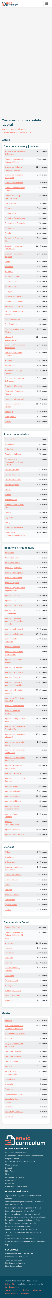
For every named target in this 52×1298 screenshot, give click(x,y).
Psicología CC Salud (13, 991)
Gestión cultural (11, 324)
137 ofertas (43, 558)
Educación (9, 272)
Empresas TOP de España (16, 1257)
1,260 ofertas (42, 742)
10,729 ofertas (41, 371)
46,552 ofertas (41, 610)
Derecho (8, 233)
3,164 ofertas (42, 885)
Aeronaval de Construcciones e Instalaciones (24, 1156)
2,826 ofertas (42, 365)
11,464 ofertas (41, 337)
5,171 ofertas (42, 378)
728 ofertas (43, 223)
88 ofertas (43, 512)
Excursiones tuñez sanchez (16, 1186)
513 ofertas (43, 218)
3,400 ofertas (42, 159)
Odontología (9, 976)
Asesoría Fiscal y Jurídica (15, 1034)
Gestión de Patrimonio (13, 1051)
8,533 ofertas (42, 895)
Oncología (9, 1084)
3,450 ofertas (42, 778)
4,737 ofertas (42, 302)
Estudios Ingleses (12, 485)
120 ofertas (43, 660)
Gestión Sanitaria (11, 1061)
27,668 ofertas (41, 796)
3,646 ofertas (42, 618)
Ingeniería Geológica (13, 773)
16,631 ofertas (41, 726)
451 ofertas (43, 857)
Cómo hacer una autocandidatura (19, 1238)
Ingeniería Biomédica (13, 595)
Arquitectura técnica (12, 563)
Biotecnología (10, 862)
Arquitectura (9, 553)
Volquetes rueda (12, 1159)
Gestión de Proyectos (13, 1056)
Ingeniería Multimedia (13, 801)
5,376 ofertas (42, 910)
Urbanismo (9, 1117)
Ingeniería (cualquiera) (13, 568)
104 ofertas (43, 459)
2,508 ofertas (42, 862)
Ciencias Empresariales (14, 183)
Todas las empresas (13, 1260)
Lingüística (9, 518)
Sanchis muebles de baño (16, 1152)
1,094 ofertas (42, 422)
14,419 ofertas (41, 634)
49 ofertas (43, 1112)
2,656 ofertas (42, 527)
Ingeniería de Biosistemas (15, 605)
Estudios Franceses (12, 475)
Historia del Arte (11, 500)
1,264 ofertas (42, 449)
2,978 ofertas (42, 281)
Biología (8, 852)
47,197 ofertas (41, 706)
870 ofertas (43, 399)
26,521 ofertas (41, 734)
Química (8, 910)
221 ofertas (43, 439)
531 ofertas (43, 652)
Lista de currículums (13, 1266)
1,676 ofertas (42, 958)
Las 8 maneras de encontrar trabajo (20, 1223)
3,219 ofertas (42, 412)
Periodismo (9, 365)
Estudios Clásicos (12, 470)
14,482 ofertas (41, 682)
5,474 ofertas (42, 1056)
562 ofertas (43, 976)
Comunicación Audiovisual (15, 218)
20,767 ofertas (41, 677)
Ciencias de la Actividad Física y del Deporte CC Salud (14, 935)
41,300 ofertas (41, 306)
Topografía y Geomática (14, 1112)
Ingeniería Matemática (13, 791)
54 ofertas (43, 470)
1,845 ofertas (42, 996)
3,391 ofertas (42, 238)
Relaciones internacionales (15, 399)
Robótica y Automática (13, 1094)
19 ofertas (43, 1039)
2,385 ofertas (42, 639)
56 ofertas (43, 518)
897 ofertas (43, 475)
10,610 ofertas (41, 963)
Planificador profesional (15, 1263)
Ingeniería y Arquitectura (14, 834)
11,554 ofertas (41, 167)
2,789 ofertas (42, 183)
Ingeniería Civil (10, 601)
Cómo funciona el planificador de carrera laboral (25, 1217)
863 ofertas (43, 905)
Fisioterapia (9, 953)
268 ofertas (43, 1044)
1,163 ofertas (42, 311)
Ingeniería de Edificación (14, 629)
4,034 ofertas (42, 233)
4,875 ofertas (42, 629)
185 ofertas (43, 444)
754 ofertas (43, 196)
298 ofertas (43, 773)
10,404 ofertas (41, 353)
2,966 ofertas (42, 953)
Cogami (8, 1168)
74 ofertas (43, 522)
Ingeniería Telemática (13, 830)
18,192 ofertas (41, 943)
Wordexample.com (13, 1287)
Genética (8, 1039)
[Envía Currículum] (10, 4)
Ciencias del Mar (11, 880)
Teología (8, 522)
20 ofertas (43, 1051)
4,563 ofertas (42, 1021)
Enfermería (9, 943)
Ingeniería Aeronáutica (13, 578)
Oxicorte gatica (11, 1165)
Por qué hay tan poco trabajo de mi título (22, 1220)
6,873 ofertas (42, 563)
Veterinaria (9, 1000)
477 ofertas (43, 213)
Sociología (9, 412)
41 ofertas (43, 1099)
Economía (9, 267)
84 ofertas (43, 1094)
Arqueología (9, 444)
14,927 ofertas (41, 553)
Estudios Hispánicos (13, 480)
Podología (9, 986)
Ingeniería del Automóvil (14, 667)
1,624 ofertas (42, 948)
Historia (8, 495)
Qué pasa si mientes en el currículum (21, 1229)
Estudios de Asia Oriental (14, 302)
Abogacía (8, 1021)
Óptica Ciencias (11, 905)
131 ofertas (43, 490)
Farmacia (8, 948)
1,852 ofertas (42, 601)
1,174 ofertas (42, 417)
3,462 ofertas (42, 360)
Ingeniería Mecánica (12, 796)
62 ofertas (43, 1084)
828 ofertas (43, 981)
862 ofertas (43, 296)
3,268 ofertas (42, 262)
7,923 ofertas (42, 272)
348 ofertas (43, 927)
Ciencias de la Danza (13, 454)
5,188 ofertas (42, 583)
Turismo (8, 422)
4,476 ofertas (42, 277)
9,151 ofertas (42, 175)
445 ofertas (43, 495)
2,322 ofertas (42, 991)
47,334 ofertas (41, 719)
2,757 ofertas (42, 329)
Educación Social (11, 287)
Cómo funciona (11, 1293)
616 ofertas (43, 505)
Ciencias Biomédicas (13, 927)
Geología (8, 890)
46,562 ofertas (41, 672)
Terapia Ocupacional (13, 996)
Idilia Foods (10, 1171)
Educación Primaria (12, 281)
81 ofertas (43, 1061)
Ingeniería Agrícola (12, 583)
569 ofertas (43, 786)
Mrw (7, 1174)
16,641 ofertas (41, 822)
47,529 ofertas (41, 758)
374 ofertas (43, 880)
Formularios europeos (14, 1177)
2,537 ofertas (42, 345)
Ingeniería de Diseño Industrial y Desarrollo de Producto (14, 621)
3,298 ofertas (42, 391)
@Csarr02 (9, 1284)
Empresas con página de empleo (19, 1254)
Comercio (8, 208)
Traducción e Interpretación (15, 527)
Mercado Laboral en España (14, 129)
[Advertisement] (26, 35)
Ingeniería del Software (14, 672)
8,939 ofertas (42, 834)
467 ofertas (43, 750)
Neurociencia (10, 1079)
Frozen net (9, 1183)
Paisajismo (9, 1089)
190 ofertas (43, 203)
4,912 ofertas (42, 287)
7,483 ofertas (42, 711)
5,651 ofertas (42, 791)
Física (7, 885)
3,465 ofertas (42, 765)
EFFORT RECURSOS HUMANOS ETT (21, 1162)
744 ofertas (43, 986)
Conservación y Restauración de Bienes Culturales (14, 462)
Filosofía (8, 490)
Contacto (25, 1293)
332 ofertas (43, 1071)
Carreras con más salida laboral (17, 132)
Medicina (8, 963)
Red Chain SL (11, 1180)
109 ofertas (43, 319)
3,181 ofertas (42, 932)
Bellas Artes (9, 449)
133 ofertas (43, 806)
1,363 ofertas (42, 968)
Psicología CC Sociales (14, 386)
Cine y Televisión (11, 203)
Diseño (7, 262)
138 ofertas (43, 324)
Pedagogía (9, 360)
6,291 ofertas (42, 1066)
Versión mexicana (12, 1290)
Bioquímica (9, 857)
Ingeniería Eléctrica (12, 677)
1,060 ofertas (42, 573)
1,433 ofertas (42, 814)
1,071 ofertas (42, 500)
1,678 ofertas (42, 292)
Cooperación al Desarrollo (15, 223)
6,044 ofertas (42, 578)
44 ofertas (43, 1117)
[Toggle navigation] (46, 3)
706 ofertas (43, 480)
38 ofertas (43, 801)
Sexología (9, 1107)
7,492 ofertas (42, 267)
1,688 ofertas (42, 867)
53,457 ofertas (41, 690)
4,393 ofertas (42, 485)
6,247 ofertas (42, 254)
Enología (8, 292)
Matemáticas (10, 900)
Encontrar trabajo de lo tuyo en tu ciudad (22, 1214)
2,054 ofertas (42, 532)
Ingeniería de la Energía (14, 634)
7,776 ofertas (42, 852)
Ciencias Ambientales (13, 875)
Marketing (8, 1066)
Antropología (10, 439)
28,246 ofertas (41, 667)
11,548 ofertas (41, 404)
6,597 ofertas (42, 900)
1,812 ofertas (42, 605)
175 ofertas (43, 454)
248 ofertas (43, 228)
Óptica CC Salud (11, 981)
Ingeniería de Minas (12, 647)
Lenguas (8, 512)
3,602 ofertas (42, 208)
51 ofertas (43, 188)
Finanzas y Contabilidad (14, 306)
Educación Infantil (12, 277)
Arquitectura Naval (12, 558)
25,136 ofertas (41, 568)
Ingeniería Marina (11, 786)
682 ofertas (43, 698)
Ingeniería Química (12, 895)
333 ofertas (43, 1034)
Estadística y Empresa (14, 296)
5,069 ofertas (42, 588)
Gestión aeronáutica (12, 319)
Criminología (9, 228)
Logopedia (9, 958)
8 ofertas (43, 1089)
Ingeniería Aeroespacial (14, 573)
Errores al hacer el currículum (17, 1226)
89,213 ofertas (41, 151)
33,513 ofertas (41, 246)
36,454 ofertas (41, 1026)
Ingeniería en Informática (14, 706)
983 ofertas (43, 875)
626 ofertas (43, 595)
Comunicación (10, 213)
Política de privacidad (32, 1290)
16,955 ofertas (41, 830)
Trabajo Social (10, 417)
